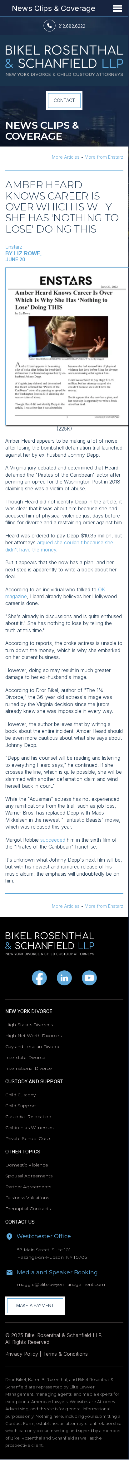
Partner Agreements (28, 1187)
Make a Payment (35, 1305)
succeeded (52, 840)
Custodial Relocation (28, 1116)
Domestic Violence (26, 1165)
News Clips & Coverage (53, 8)
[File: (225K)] (67, 271)
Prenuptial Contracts (28, 1208)
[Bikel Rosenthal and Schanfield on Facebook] (39, 977)
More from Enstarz (104, 157)
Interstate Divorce (25, 1057)
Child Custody (20, 1095)
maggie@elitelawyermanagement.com (61, 1284)
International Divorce (28, 1068)
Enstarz (13, 247)
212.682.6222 (71, 26)
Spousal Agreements (28, 1176)
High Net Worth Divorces (33, 1035)
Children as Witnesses (29, 1127)
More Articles (66, 157)
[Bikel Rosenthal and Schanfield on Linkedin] (64, 977)
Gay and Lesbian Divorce (33, 1046)
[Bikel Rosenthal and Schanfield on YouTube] (89, 977)
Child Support (20, 1106)
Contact (64, 100)
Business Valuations (27, 1197)
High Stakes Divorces (29, 1024)
